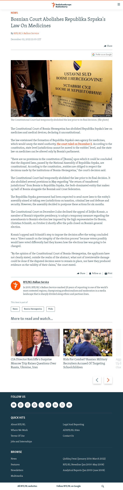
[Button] (108, 46)
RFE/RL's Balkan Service (26, 33)
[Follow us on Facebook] (48, 405)
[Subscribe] (69, 405)
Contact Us (68, 436)
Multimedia (17, 476)
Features (15, 465)
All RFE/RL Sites (71, 430)
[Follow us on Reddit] (20, 405)
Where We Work (19, 430)
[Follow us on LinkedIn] (55, 405)
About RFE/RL (18, 424)
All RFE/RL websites (27, 486)
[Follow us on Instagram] (27, 405)
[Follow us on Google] (34, 405)
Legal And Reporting (73, 424)
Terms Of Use (18, 436)
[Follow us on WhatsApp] (62, 405)
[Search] (102, 486)
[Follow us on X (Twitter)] (41, 405)
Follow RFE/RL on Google (69, 486)
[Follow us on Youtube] (13, 405)
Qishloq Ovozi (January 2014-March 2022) (84, 459)
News (14, 13)
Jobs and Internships (21, 441)
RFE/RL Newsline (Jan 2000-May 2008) (83, 465)
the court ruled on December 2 (74, 144)
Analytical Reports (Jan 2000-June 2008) (84, 470)
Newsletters (17, 470)
